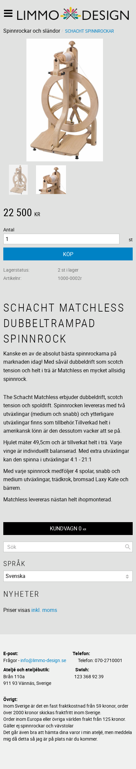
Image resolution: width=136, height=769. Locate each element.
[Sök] (128, 547)
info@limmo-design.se (43, 660)
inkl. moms (44, 610)
